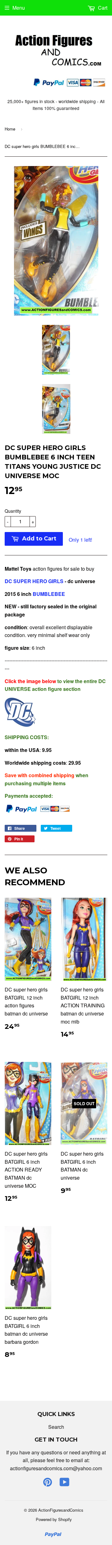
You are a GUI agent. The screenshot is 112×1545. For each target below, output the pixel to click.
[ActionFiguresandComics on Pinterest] (47, 1483)
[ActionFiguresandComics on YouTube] (64, 1483)
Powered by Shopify (54, 1519)
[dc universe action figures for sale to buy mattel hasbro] (20, 724)
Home (10, 129)
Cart (102, 7)
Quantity (13, 511)
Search (56, 1426)
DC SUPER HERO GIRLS (34, 581)
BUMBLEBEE (49, 593)
